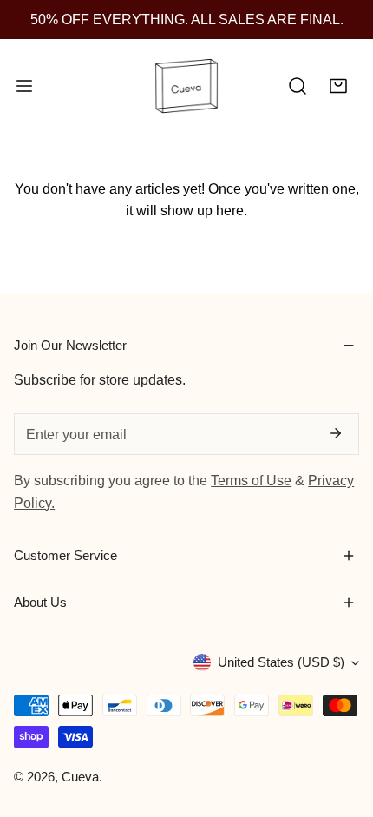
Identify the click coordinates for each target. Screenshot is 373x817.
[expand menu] (24, 86)
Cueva (80, 776)
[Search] (297, 87)
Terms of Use (251, 480)
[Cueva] (186, 86)
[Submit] (335, 433)
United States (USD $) (281, 662)
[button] (338, 87)
